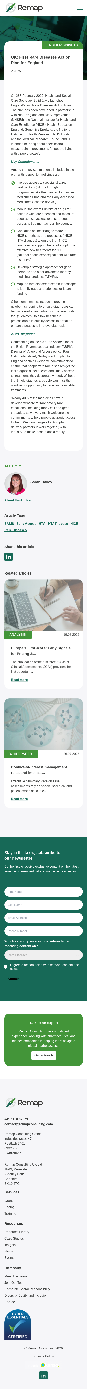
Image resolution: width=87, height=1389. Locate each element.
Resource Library (16, 1232)
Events (9, 1257)
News (8, 1251)
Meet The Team (15, 1276)
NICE (74, 523)
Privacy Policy (43, 1356)
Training (10, 1213)
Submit (13, 979)
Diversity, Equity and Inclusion (26, 1295)
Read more (19, 680)
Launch (9, 1200)
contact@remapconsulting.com (28, 1124)
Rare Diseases (15, 530)
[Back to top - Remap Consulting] (76, 1382)
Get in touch (43, 1055)
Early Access (26, 523)
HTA (42, 523)
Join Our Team (14, 1282)
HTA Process (58, 523)
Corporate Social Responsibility (27, 1289)
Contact (10, 1302)
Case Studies (14, 1238)
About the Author (17, 500)
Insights (10, 1245)
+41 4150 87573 (16, 1119)
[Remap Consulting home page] (24, 8)
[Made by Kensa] (43, 1365)
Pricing (9, 1207)
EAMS (9, 523)
